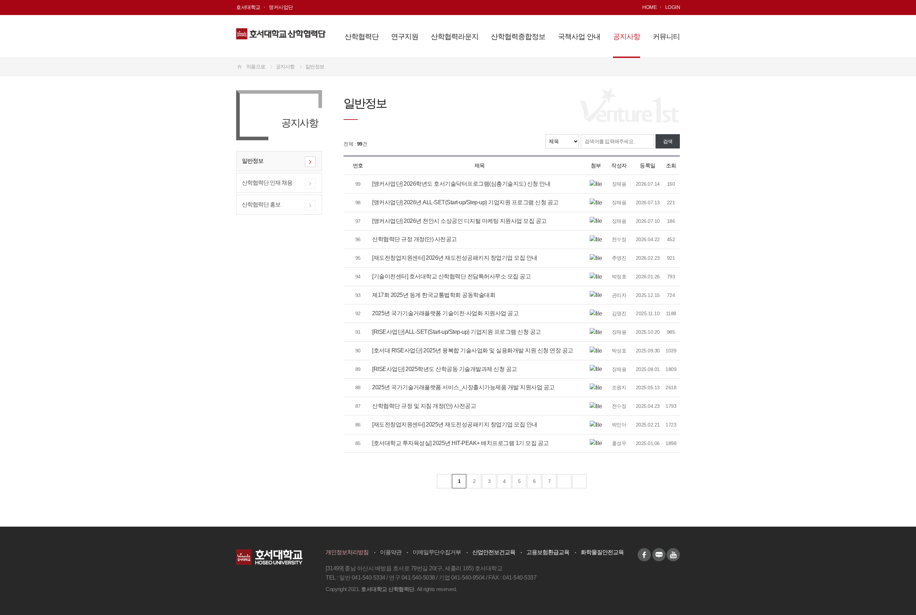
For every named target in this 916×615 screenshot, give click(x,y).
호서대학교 (248, 7)
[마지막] (579, 481)
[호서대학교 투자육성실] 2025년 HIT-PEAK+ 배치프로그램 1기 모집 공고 (460, 443)
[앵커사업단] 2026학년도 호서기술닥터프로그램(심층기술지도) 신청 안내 (461, 184)
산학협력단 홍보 (261, 204)
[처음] (444, 481)
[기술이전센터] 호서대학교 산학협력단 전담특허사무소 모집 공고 (451, 276)
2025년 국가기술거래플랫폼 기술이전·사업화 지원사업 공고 (445, 313)
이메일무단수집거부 (437, 552)
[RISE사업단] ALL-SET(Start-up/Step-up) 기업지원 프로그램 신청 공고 (456, 332)
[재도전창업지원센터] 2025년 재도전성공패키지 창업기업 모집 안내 (454, 424)
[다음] (564, 481)
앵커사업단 (281, 7)
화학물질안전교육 (602, 552)
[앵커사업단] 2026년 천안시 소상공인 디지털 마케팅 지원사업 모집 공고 (459, 221)
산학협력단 (362, 36)
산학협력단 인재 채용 (267, 183)
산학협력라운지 (454, 36)
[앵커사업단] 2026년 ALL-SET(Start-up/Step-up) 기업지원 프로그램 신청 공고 (465, 202)
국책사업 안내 (579, 36)
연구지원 (404, 36)
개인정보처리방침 (347, 552)
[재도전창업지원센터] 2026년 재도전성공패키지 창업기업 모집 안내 (454, 258)
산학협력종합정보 (518, 36)
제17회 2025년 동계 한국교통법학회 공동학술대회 (433, 295)
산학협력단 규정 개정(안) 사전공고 (414, 239)
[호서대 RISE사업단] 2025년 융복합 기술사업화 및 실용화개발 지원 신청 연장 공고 (472, 350)
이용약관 (390, 552)
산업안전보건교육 (493, 552)
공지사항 (626, 36)
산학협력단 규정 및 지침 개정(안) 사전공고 (424, 406)
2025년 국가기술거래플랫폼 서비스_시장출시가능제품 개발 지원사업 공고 (463, 387)
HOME (649, 7)
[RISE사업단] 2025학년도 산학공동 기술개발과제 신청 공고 (444, 369)
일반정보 (314, 66)
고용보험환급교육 (547, 552)
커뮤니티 (666, 36)
